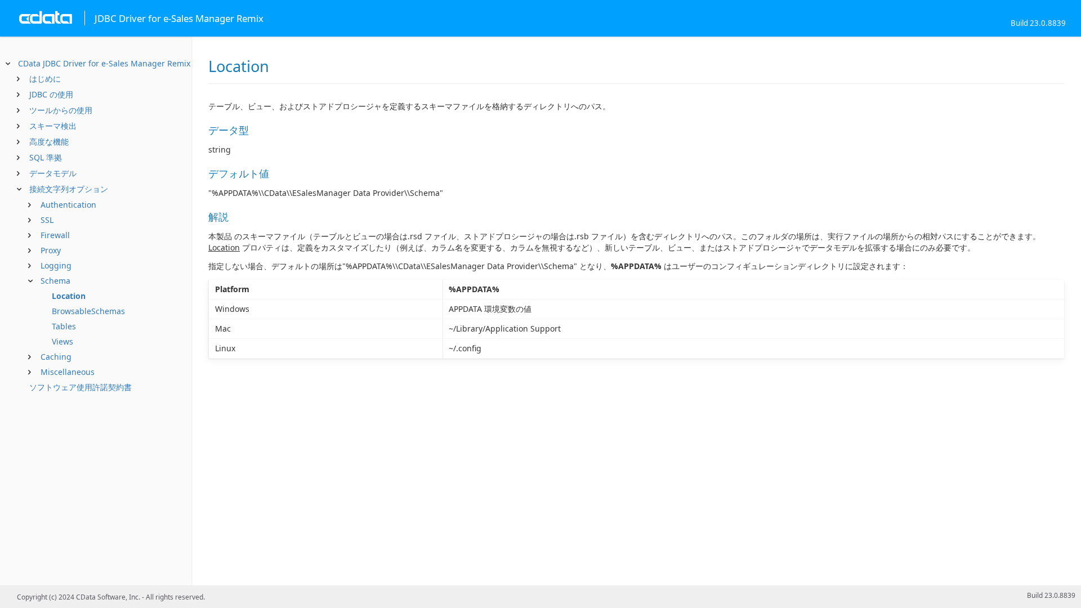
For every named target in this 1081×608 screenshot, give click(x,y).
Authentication (68, 204)
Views (62, 341)
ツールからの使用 (60, 110)
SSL (47, 219)
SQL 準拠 (45, 157)
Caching (56, 356)
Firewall (55, 235)
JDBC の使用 (51, 94)
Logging (56, 265)
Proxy (51, 250)
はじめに (45, 78)
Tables (64, 326)
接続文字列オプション (68, 189)
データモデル (53, 173)
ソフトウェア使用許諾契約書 (80, 387)
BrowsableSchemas (88, 311)
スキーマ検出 (53, 125)
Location (69, 295)
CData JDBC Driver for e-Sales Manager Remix (104, 63)
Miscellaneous (68, 371)
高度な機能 (49, 141)
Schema (55, 280)
